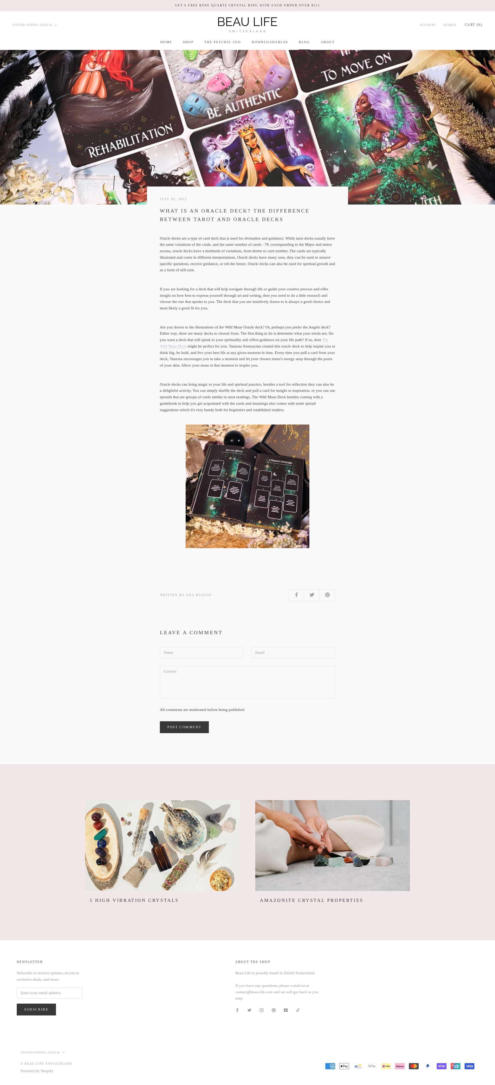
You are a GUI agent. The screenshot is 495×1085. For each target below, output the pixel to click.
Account (428, 24)
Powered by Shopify (37, 1071)
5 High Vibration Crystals (134, 900)
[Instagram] (261, 1010)
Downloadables (270, 42)
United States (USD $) (32, 24)
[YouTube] (286, 1010)
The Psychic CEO (222, 42)
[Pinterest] (274, 1010)
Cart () (473, 25)
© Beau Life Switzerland (46, 1063)
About (328, 42)
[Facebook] (237, 1010)
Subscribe (36, 1009)
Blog (304, 42)
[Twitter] (249, 1010)
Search (450, 24)
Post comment (184, 727)
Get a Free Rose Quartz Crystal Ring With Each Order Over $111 (247, 5)
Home (166, 42)
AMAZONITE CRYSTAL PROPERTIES (312, 900)
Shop (188, 42)
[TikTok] (298, 1010)
